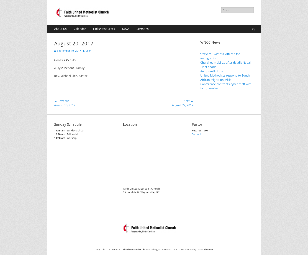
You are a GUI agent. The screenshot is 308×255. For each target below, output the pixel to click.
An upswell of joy (211, 71)
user (88, 50)
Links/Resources (104, 29)
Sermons (143, 29)
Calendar (80, 29)
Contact (196, 134)
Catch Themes (205, 249)
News (125, 29)
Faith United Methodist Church (132, 249)
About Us (60, 29)
